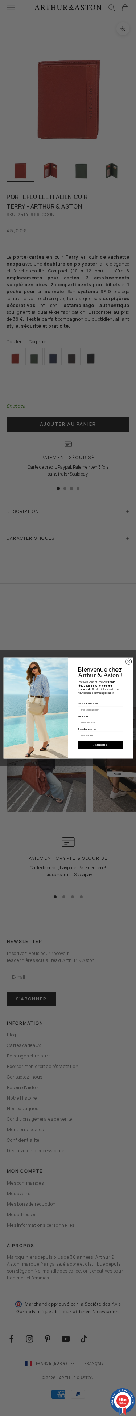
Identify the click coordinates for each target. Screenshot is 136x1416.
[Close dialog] (128, 661)
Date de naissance (87, 729)
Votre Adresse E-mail (88, 703)
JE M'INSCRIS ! (100, 745)
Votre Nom (83, 716)
